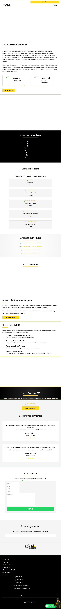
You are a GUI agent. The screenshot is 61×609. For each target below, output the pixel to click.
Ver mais (30, 184)
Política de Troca (7, 565)
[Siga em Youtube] (43, 551)
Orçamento (44, 2)
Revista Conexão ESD (9, 570)
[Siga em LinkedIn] (6, 2)
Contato (5, 575)
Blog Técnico (6, 572)
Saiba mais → (8, 90)
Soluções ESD (7, 567)
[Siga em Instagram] (3, 2)
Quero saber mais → (10, 317)
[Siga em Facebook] (26, 551)
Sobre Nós (6, 559)
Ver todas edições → (30, 408)
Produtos (5, 562)
